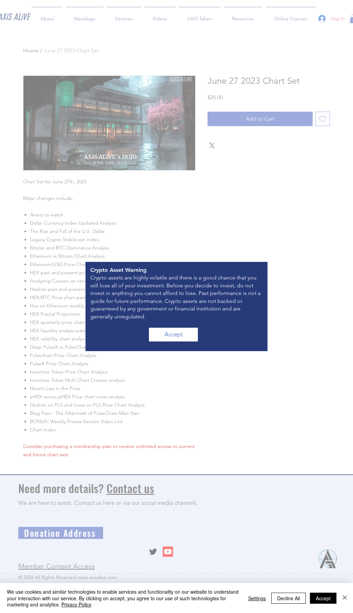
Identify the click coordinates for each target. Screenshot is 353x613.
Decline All (288, 598)
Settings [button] (257, 598)
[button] (173, 334)
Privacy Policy (76, 604)
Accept (323, 598)
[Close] (345, 598)
